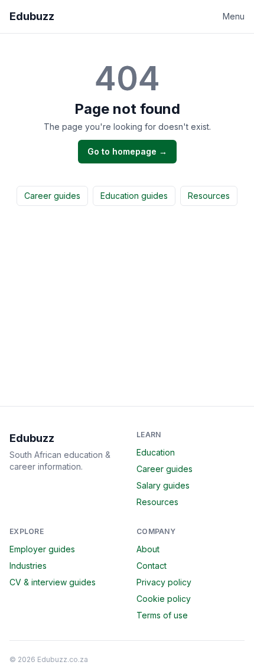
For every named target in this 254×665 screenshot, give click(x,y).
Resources (209, 196)
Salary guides (163, 485)
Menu (234, 16)
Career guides (52, 196)
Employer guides (42, 549)
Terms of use (162, 615)
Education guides (134, 196)
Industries (28, 566)
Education (155, 452)
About (147, 549)
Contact (151, 566)
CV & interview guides (52, 582)
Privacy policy (163, 582)
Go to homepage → (127, 151)
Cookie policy (163, 599)
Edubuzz (31, 16)
